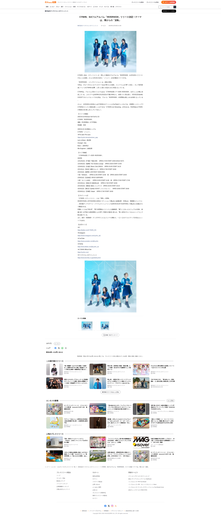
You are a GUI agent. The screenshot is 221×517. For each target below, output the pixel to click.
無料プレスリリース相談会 (100, 495)
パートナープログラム (95, 510)
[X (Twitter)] (59, 348)
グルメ (58, 6)
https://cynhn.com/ (83, 252)
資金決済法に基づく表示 (132, 510)
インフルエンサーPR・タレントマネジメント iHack (142, 484)
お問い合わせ (96, 484)
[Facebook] (55, 348)
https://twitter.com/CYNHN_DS (87, 230)
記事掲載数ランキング (63, 486)
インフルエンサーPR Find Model (137, 481)
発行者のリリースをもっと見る (110, 392)
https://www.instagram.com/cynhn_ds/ (89, 235)
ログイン (95, 479)
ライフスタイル (81, 6)
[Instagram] (112, 506)
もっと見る (171, 400)
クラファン (119, 6)
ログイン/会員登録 (170, 2)
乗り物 (112, 6)
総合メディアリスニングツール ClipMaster (140, 479)
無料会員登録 (96, 476)
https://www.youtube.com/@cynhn (88, 241)
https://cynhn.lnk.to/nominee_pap (88, 137)
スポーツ (89, 6)
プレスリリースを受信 (152, 2)
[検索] (175, 7)
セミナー (95, 498)
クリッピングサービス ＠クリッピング (138, 476)
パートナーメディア (62, 483)
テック (101, 6)
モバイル (106, 6)
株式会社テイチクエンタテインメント (88, 25)
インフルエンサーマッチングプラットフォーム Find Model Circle (146, 487)
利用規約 (106, 510)
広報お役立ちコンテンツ (63, 489)
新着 (47, 6)
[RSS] (116, 506)
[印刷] (66, 348)
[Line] (62, 348)
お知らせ (95, 490)
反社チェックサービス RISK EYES (137, 490)
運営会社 (84, 510)
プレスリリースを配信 (137, 2)
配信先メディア (61, 481)
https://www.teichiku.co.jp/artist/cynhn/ (89, 257)
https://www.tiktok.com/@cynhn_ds (88, 246)
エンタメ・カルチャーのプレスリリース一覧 (63, 467)
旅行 (62, 6)
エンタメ (52, 6)
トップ (47, 467)
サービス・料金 (61, 478)
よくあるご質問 (97, 487)
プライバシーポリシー (117, 510)
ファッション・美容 (70, 6)
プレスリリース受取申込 (99, 492)
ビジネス (95, 6)
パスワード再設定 (97, 481)
